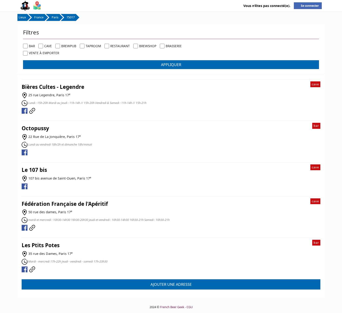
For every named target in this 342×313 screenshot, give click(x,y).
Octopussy (35, 128)
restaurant (120, 46)
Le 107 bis (34, 169)
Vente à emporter (44, 53)
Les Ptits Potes (41, 245)
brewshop (147, 46)
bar (32, 46)
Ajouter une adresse (171, 284)
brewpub (68, 46)
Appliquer (171, 64)
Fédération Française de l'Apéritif (65, 203)
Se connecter (310, 6)
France (39, 17)
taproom (93, 46)
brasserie (174, 46)
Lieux (22, 17)
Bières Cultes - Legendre (53, 86)
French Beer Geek (172, 307)
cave (48, 46)
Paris (55, 17)
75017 (71, 17)
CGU (190, 307)
